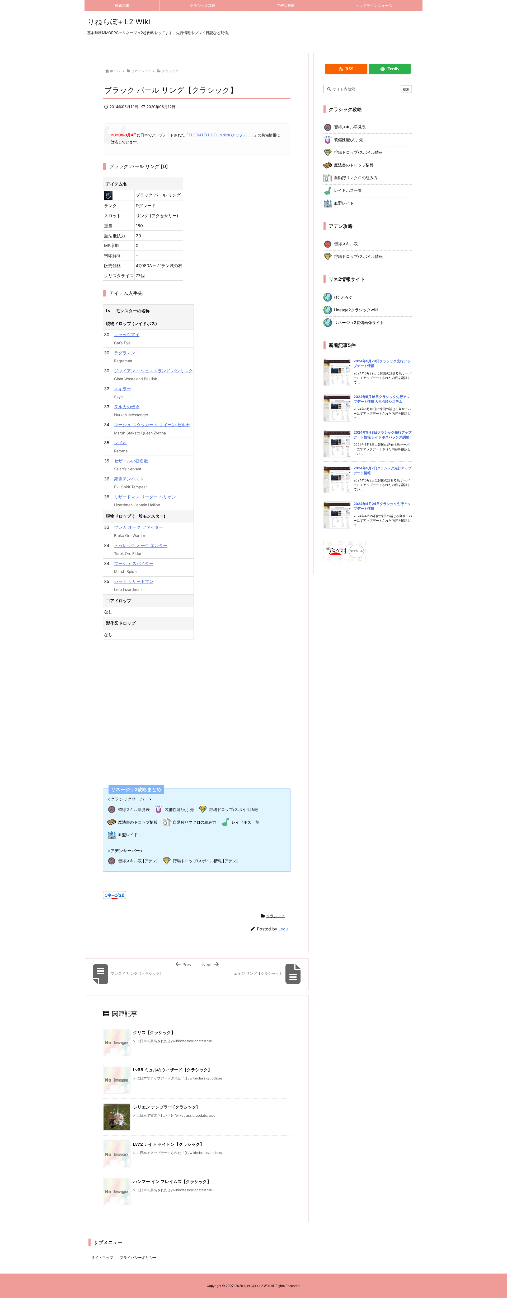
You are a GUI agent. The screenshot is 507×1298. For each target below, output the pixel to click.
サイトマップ (102, 1257)
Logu (283, 928)
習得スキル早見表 (134, 809)
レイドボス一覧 (245, 822)
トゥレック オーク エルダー (140, 545)
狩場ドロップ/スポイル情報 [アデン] (205, 860)
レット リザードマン (133, 581)
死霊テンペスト (129, 478)
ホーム (115, 71)
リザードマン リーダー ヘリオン (145, 496)
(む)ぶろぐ (343, 297)
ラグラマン (124, 352)
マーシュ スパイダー (133, 563)
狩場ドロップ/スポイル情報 (233, 809)
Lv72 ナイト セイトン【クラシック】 (168, 1144)
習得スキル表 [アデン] (138, 860)
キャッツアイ (126, 334)
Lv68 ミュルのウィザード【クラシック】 (172, 1069)
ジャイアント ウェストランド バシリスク (153, 370)
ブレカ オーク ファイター (138, 527)
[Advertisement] (196, 709)
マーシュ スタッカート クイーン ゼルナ (152, 424)
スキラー (122, 388)
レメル (120, 442)
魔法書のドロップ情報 (138, 822)
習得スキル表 (346, 244)
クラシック (170, 71)
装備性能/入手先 (179, 809)
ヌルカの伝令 (126, 406)
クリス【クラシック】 (154, 1032)
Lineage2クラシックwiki (356, 310)
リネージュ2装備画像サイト (359, 322)
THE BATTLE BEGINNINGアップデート (221, 135)
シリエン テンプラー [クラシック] (165, 1107)
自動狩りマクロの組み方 (194, 822)
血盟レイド (128, 834)
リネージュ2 (140, 71)
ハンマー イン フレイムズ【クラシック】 (172, 1181)
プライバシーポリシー (138, 1257)
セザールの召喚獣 (131, 460)
